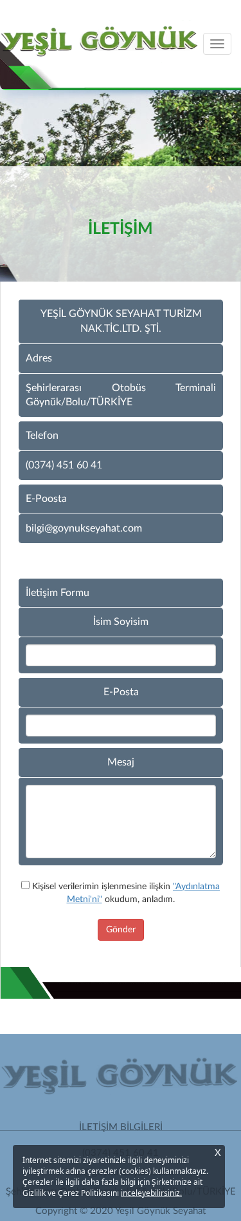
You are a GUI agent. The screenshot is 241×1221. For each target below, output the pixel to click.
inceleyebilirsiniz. (151, 1192)
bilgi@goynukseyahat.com (84, 528)
